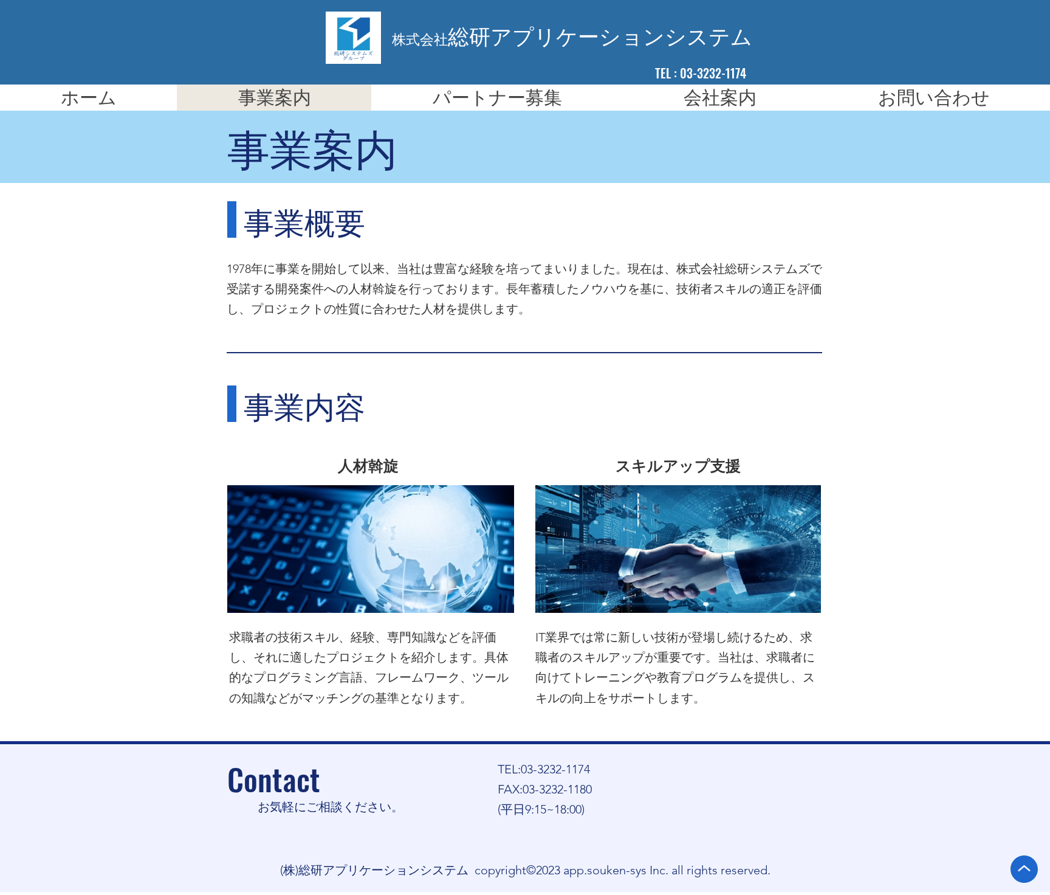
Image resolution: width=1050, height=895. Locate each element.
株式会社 (420, 39)
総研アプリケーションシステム (600, 37)
